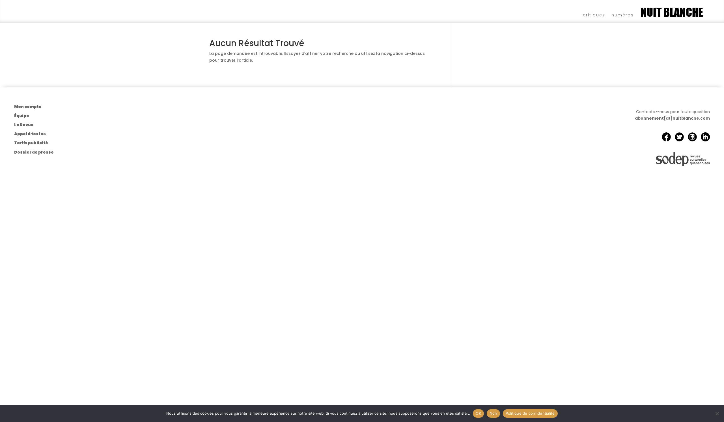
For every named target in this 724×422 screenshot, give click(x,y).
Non (493, 413)
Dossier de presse (34, 152)
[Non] (717, 413)
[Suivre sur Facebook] (666, 136)
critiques (594, 14)
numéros (622, 14)
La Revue (24, 125)
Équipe (21, 116)
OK (478, 413)
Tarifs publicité (31, 143)
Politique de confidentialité (530, 413)
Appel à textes (30, 134)
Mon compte (28, 106)
